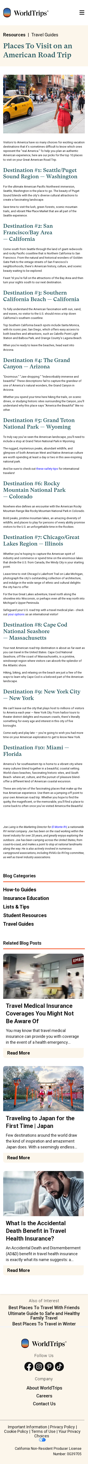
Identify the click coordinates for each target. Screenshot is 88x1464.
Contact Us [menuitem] (44, 1403)
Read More (18, 1053)
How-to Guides (19, 889)
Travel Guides (44, 34)
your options (16, 614)
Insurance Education (26, 898)
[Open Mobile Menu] (82, 12)
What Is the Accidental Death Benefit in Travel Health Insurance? (36, 1231)
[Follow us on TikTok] (59, 1366)
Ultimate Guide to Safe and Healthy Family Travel (44, 1315)
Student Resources (25, 915)
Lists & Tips (16, 907)
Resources (14, 34)
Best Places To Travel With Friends (44, 1307)
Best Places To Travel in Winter (44, 1324)
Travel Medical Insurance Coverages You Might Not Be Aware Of (40, 1013)
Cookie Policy (16, 1431)
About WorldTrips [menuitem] (44, 1388)
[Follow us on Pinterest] (49, 1366)
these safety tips (47, 468)
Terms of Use (43, 1431)
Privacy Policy (62, 1426)
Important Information (27, 1426)
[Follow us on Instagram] (39, 1366)
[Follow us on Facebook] (29, 1366)
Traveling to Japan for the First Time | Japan (40, 1122)
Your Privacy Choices (57, 1433)
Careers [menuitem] (44, 1396)
